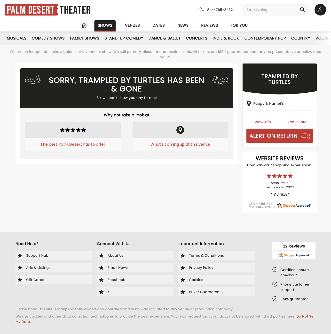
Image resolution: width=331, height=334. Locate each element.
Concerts (196, 38)
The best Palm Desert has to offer (72, 144)
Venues (132, 25)
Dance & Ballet (165, 38)
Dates (158, 25)
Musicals (16, 38)
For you (239, 25)
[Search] (303, 9)
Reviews (209, 25)
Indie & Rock (226, 38)
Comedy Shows (48, 38)
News (183, 25)
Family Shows (84, 38)
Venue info (297, 121)
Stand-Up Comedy (124, 38)
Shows (105, 25)
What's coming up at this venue (180, 144)
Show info (262, 121)
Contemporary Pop (265, 38)
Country (300, 38)
